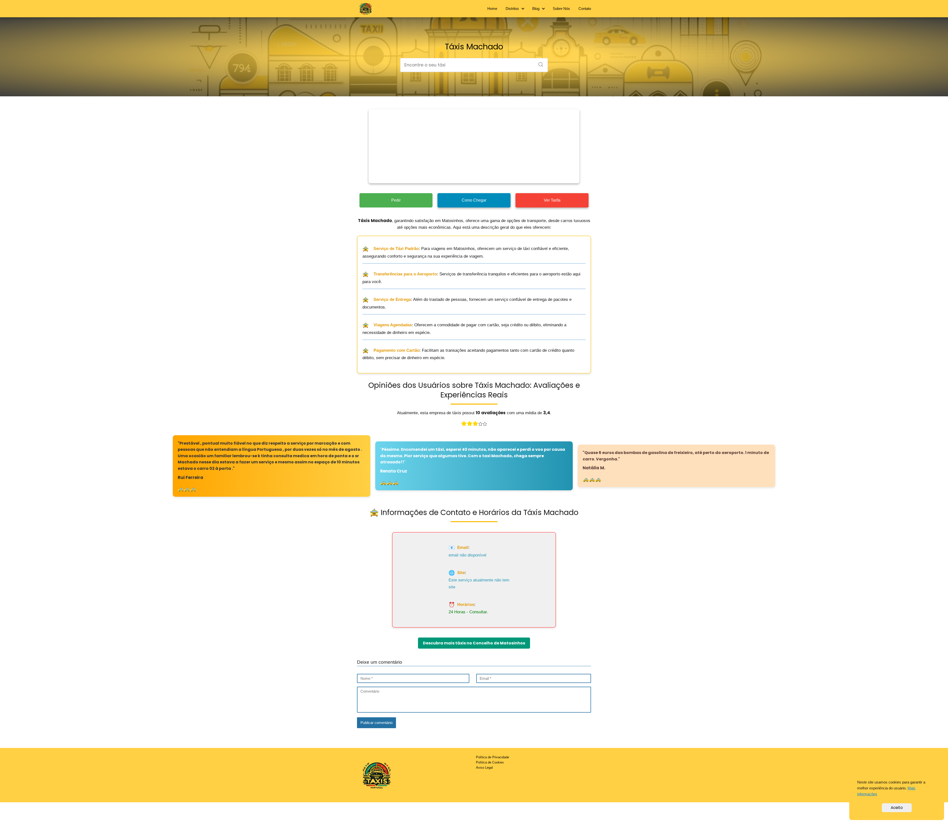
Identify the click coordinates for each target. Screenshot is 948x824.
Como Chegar (474, 200)
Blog (535, 8)
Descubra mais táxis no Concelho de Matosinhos (474, 643)
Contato (584, 8)
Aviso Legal (484, 767)
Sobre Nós (561, 8)
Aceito (897, 807)
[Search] (539, 63)
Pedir (396, 200)
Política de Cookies (490, 762)
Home (492, 8)
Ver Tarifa (552, 200)
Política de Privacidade (492, 757)
